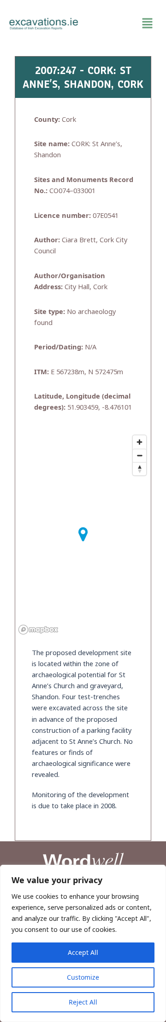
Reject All (83, 1002)
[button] (122, 23)
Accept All (83, 952)
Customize (83, 977)
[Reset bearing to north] (139, 468)
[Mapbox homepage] (38, 629)
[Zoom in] (139, 442)
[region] (83, 943)
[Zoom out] (139, 455)
